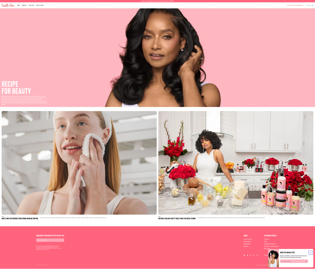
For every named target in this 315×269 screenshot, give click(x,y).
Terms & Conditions (262, 265)
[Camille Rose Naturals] (7, 5)
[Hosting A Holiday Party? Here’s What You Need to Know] (235, 165)
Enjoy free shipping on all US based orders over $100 (157, 1)
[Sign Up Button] (306, 261)
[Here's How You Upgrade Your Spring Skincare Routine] (79, 165)
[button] (308, 5)
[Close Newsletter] (310, 252)
